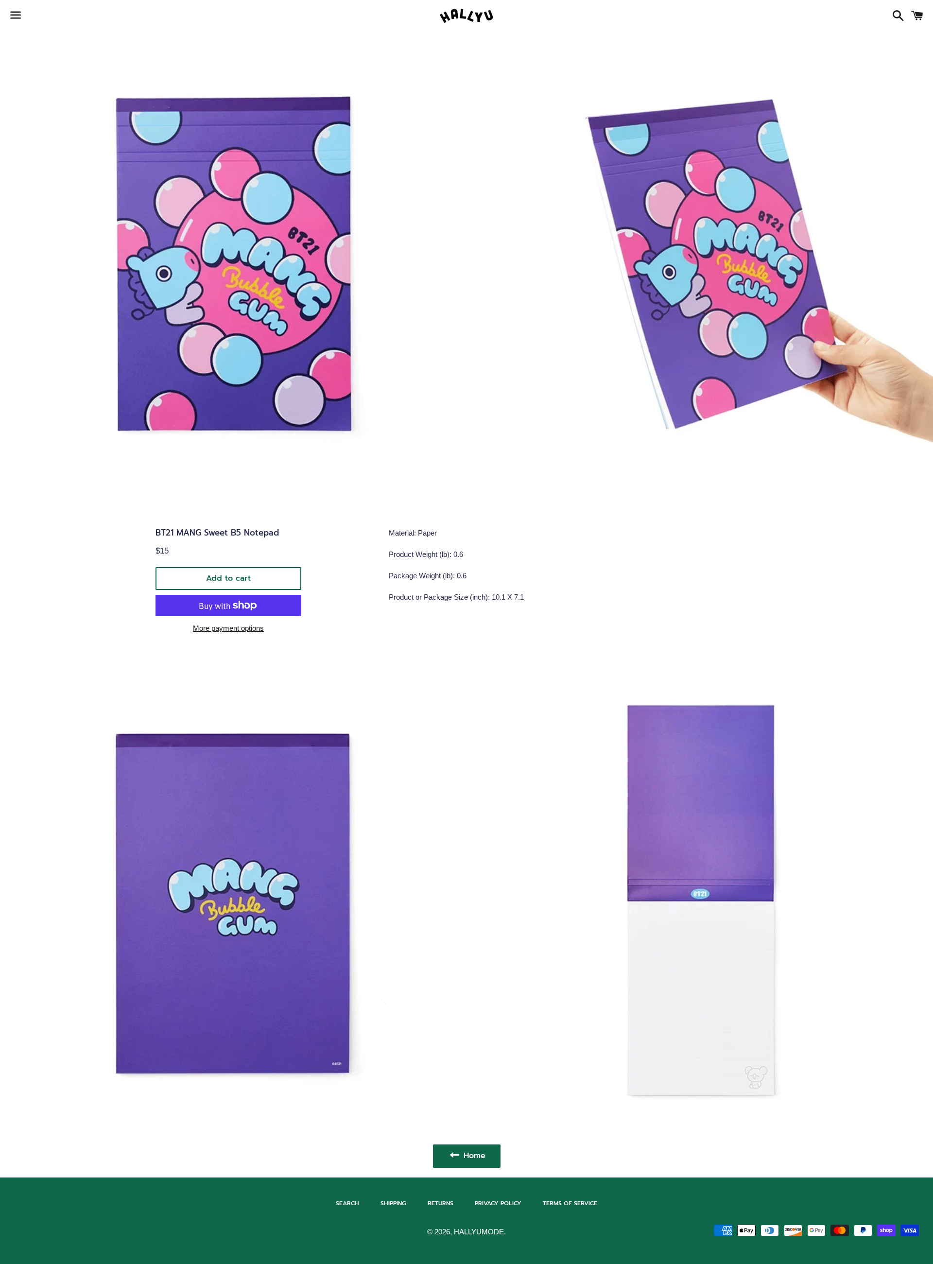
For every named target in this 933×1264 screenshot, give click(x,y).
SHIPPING (393, 1203)
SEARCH (347, 1203)
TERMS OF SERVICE (570, 1203)
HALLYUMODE (479, 1232)
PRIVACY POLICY (498, 1203)
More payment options (228, 628)
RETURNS (440, 1203)
